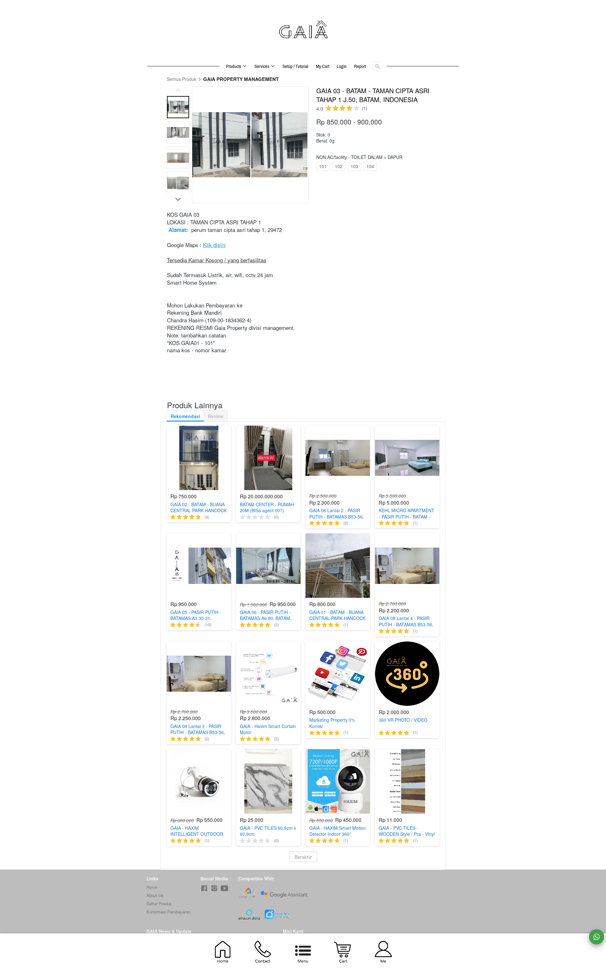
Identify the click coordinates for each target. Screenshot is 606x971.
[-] (204, 888)
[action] (596, 936)
